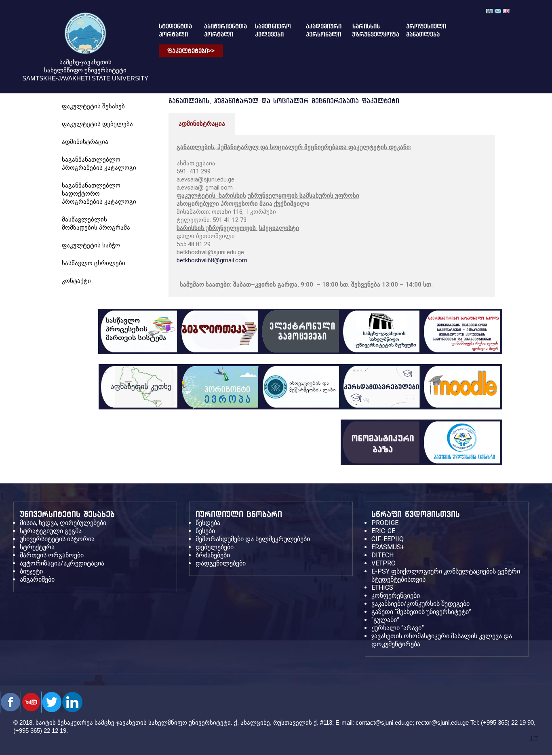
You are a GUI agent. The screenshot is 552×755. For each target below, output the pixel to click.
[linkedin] (72, 702)
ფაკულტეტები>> (191, 51)
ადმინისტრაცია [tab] (202, 123)
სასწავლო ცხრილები (93, 262)
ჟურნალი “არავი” (397, 628)
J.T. (534, 738)
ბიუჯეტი (31, 571)
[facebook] (10, 702)
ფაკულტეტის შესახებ (93, 106)
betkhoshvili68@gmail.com (212, 260)
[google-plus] (51, 702)
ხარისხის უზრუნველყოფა (369, 30)
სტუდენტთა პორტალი (172, 30)
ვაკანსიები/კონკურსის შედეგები (420, 603)
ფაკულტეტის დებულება (97, 123)
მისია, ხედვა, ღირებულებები (63, 523)
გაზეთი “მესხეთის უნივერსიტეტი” (421, 612)
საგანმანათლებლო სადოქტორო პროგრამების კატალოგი (99, 193)
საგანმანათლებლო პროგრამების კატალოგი (99, 163)
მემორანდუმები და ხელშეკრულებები (253, 539)
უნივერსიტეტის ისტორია (57, 539)
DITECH (382, 555)
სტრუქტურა (37, 547)
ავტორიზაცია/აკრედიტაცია (62, 563)
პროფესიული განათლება (419, 30)
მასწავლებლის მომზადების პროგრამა (96, 223)
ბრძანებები (213, 555)
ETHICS (382, 587)
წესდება (208, 523)
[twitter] (31, 702)
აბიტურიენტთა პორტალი (219, 30)
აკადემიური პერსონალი (319, 30)
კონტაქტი (76, 280)
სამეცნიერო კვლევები (270, 30)
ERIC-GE (383, 531)
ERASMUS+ (388, 547)
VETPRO (383, 563)
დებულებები (215, 547)
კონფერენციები (395, 595)
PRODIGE (384, 523)
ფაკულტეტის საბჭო (91, 245)
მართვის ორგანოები (52, 555)
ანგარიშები (37, 579)
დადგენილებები (221, 563)
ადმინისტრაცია (85, 141)
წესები (205, 531)
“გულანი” (385, 620)
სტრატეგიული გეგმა (51, 531)
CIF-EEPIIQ (387, 539)
